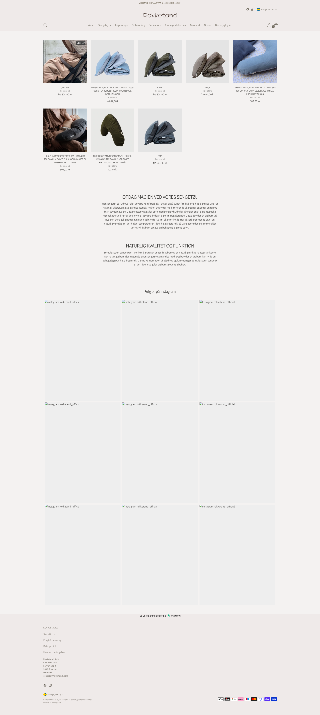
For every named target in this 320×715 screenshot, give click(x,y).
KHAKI (160, 87)
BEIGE (207, 87)
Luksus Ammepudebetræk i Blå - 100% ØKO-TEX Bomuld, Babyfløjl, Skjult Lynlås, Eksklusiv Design (255, 91)
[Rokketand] (160, 15)
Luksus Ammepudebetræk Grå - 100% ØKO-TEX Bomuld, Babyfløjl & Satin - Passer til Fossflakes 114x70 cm (65, 159)
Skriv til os (49, 634)
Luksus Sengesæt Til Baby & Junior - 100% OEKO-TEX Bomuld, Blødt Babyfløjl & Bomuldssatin (112, 91)
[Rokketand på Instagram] (252, 9)
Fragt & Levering (52, 640)
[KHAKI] (160, 61)
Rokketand (63, 699)
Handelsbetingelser (54, 652)
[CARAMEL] (65, 61)
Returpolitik (50, 646)
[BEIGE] (207, 61)
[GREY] (160, 130)
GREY (160, 156)
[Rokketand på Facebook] (247, 9)
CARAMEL (65, 87)
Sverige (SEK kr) (267, 9)
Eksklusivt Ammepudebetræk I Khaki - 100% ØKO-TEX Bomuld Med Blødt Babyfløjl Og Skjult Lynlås (112, 159)
